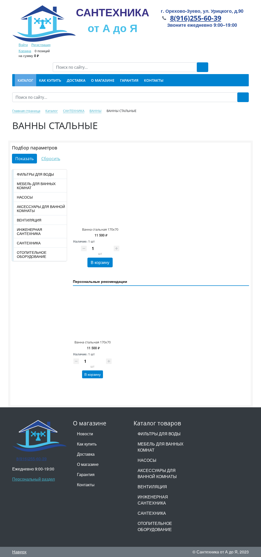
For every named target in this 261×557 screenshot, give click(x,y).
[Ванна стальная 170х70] (100, 192)
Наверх (19, 552)
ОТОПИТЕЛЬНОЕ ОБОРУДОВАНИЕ (31, 254)
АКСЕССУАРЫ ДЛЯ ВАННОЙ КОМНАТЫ (41, 208)
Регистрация (40, 44)
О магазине (88, 464)
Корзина (25, 50)
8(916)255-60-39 (195, 18)
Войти (23, 44)
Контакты (86, 485)
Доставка (86, 454)
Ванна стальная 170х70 (100, 229)
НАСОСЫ (25, 197)
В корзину (100, 262)
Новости (85, 434)
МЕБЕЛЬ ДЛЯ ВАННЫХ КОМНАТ (36, 185)
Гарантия (86, 474)
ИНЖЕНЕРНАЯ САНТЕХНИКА (29, 231)
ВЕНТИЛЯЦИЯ (29, 219)
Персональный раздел (33, 479)
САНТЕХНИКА (112, 19)
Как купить (87, 444)
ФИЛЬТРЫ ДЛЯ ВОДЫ (35, 174)
